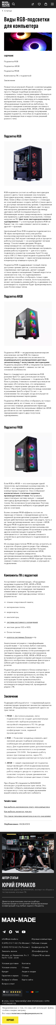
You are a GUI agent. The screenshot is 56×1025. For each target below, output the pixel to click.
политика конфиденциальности (26, 1013)
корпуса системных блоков (19, 637)
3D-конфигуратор (40, 951)
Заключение (9, 80)
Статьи (25, 975)
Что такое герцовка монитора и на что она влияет (27, 816)
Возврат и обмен (10, 979)
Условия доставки (10, 963)
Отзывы (25, 967)
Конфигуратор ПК (40, 947)
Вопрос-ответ (8, 983)
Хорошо (10, 1020)
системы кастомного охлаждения (22, 622)
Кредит (5, 971)
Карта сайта (27, 979)
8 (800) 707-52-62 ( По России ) (15, 947)
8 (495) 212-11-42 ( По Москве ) (16, 943)
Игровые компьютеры (42, 939)
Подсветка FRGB (11, 71)
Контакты (26, 963)
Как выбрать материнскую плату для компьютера (27, 807)
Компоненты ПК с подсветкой (17, 75)
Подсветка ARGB (12, 66)
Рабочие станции (39, 943)
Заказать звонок (9, 951)
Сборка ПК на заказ (41, 955)
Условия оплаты (9, 967)
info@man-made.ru (10, 939)
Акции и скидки (29, 971)
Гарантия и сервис (10, 975)
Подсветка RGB (11, 61)
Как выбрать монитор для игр (18, 811)
